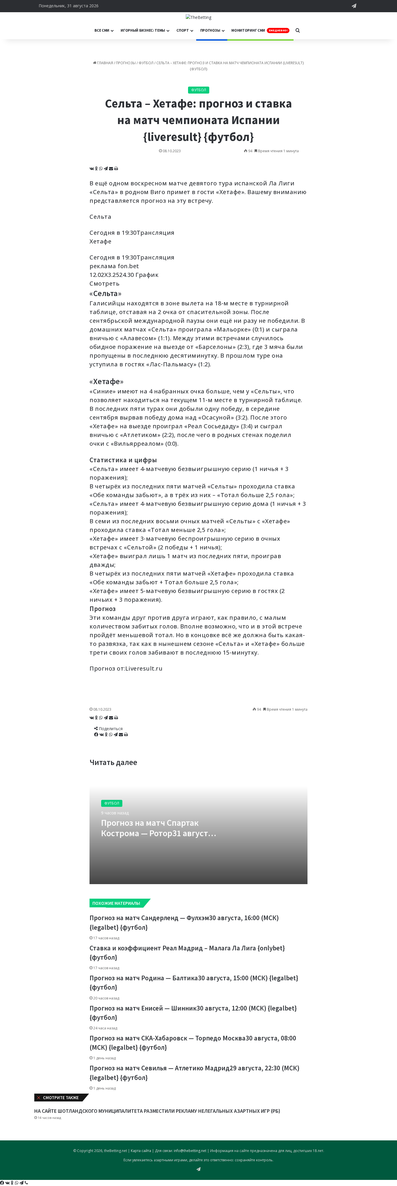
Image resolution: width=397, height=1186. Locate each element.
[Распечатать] (116, 168)
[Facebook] (96, 734)
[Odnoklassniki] (97, 168)
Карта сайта (141, 1150)
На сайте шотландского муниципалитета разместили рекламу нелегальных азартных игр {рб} (157, 1111)
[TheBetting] (198, 17)
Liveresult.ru (144, 668)
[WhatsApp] (101, 168)
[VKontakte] (92, 168)
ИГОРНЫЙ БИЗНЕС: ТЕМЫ (143, 30)
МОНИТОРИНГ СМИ (259, 30)
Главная (104, 62)
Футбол (146, 62)
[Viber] (26, 1183)
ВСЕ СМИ (101, 30)
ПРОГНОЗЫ (210, 30)
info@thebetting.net (190, 1150)
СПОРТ (182, 30)
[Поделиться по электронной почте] (111, 168)
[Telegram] (106, 168)
